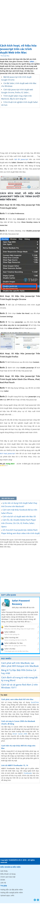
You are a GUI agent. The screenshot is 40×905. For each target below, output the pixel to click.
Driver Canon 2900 (20, 734)
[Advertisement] (20, 21)
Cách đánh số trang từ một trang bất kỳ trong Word (19, 679)
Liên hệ (3, 883)
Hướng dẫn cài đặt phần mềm (11, 890)
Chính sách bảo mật (7, 877)
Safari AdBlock (9, 632)
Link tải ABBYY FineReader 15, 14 (14, 765)
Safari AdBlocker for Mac (13, 643)
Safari (32, 61)
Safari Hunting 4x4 (11, 637)
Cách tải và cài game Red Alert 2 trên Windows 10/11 (19, 686)
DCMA (2, 880)
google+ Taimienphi (38, 900)
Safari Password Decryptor (14, 626)
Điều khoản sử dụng (7, 874)
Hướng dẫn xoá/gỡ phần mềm (11, 892)
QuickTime (35, 702)
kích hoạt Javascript (7, 453)
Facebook (35, 900)
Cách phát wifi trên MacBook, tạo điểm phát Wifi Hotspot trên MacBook (20, 664)
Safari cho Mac (9, 649)
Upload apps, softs (7, 895)
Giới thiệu (4, 871)
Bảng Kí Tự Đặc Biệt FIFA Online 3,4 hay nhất (18, 672)
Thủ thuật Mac (5, 56)
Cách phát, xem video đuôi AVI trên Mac (17, 699)
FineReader (28, 773)
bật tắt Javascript (21, 159)
